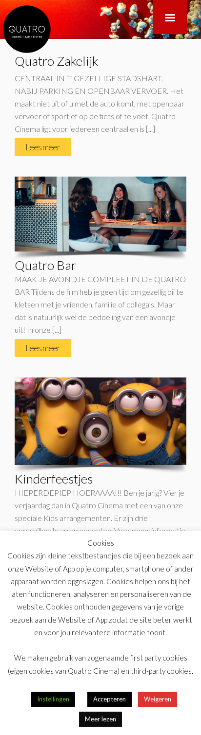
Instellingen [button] (53, 699)
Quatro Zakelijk (56, 61)
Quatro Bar (45, 265)
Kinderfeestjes (54, 478)
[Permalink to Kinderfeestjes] (100, 421)
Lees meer (42, 147)
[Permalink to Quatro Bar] (100, 214)
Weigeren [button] (157, 699)
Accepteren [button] (109, 699)
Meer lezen (100, 719)
